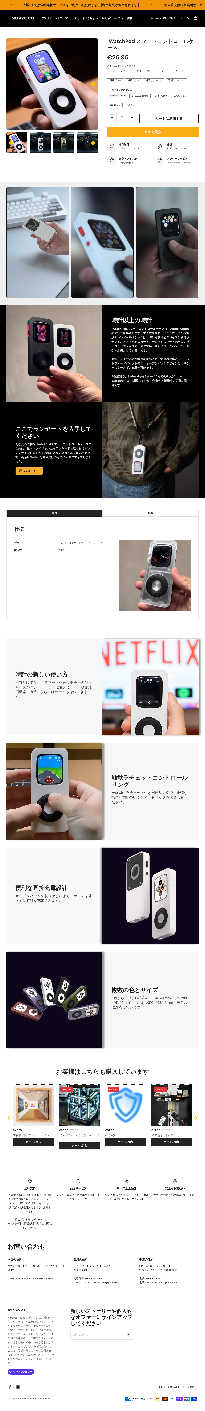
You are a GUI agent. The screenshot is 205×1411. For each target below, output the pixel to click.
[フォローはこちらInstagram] (18, 1387)
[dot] (102, 294)
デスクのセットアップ (55, 18)
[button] (163, 18)
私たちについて (111, 18)
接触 (129, 18)
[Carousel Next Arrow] (93, 84)
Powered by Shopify (43, 1398)
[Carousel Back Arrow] (11, 143)
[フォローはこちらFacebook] (10, 1387)
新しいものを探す (85, 18)
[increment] (132, 117)
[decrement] (111, 117)
